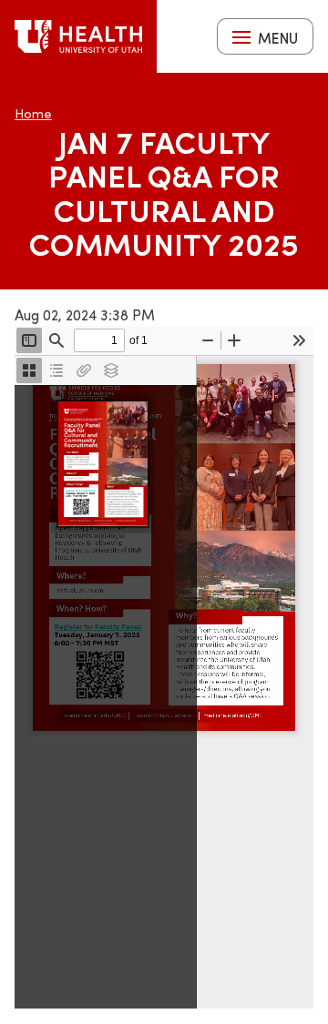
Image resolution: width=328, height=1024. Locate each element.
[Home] (78, 36)
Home (33, 113)
